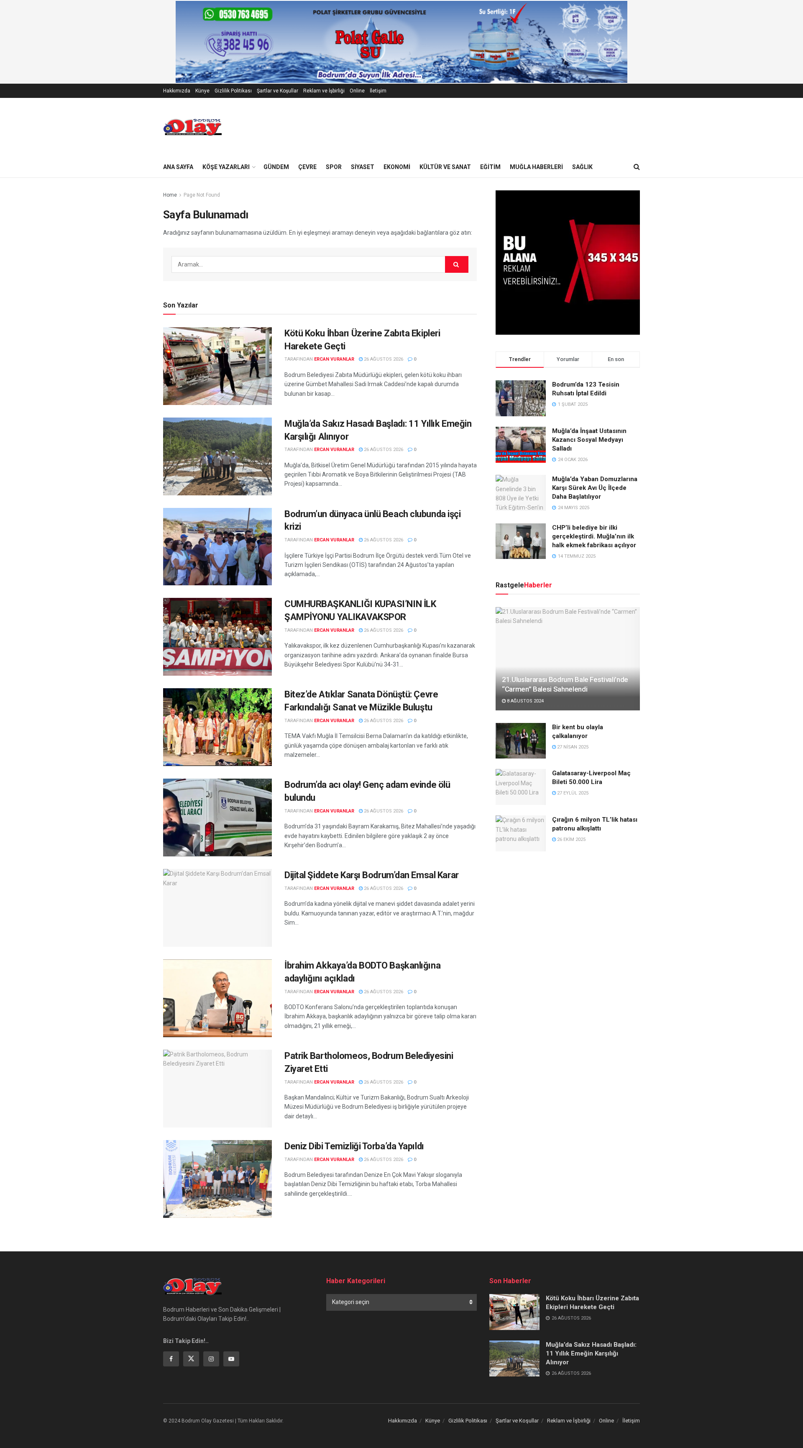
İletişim (378, 91)
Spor (334, 167)
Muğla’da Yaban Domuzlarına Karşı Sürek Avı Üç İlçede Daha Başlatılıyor (594, 487)
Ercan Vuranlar (334, 359)
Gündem (276, 167)
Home (170, 195)
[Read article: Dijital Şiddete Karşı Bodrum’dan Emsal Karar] (217, 908)
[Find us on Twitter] (191, 1358)
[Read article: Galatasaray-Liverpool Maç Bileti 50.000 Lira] (521, 787)
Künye (202, 91)
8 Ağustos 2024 (525, 701)
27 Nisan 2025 (572, 747)
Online (357, 91)
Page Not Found (202, 195)
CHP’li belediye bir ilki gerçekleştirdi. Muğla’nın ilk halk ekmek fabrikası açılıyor (594, 536)
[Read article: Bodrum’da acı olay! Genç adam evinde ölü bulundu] (217, 817)
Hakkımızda (176, 91)
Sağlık (582, 167)
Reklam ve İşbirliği (324, 91)
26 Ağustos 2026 (383, 359)
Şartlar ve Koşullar (277, 91)
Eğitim (490, 167)
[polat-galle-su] (401, 41)
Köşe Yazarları (226, 167)
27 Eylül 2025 (572, 793)
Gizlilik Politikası (233, 91)
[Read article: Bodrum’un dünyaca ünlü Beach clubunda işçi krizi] (217, 547)
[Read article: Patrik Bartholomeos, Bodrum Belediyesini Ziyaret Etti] (217, 1089)
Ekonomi (397, 167)
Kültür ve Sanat (445, 167)
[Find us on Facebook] (171, 1358)
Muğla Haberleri (536, 167)
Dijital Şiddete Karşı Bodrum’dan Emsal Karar (371, 875)
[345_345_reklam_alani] (568, 262)
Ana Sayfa (178, 167)
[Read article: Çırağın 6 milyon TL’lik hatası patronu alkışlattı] (521, 833)
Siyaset (362, 167)
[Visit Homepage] (192, 127)
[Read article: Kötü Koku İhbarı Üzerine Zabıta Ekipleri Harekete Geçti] (217, 366)
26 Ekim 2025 (571, 839)
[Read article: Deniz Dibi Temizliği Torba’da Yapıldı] (217, 1179)
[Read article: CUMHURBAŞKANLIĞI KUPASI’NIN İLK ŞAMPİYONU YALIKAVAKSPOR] (217, 637)
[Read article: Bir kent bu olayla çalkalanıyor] (521, 741)
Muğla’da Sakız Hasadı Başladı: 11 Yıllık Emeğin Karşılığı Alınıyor (591, 1353)
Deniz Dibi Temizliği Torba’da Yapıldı (354, 1146)
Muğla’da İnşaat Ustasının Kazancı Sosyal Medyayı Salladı (589, 439)
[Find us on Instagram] (211, 1358)
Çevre (307, 167)
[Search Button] (637, 166)
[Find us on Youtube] (231, 1358)
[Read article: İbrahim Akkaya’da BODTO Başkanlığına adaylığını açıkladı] (217, 998)
